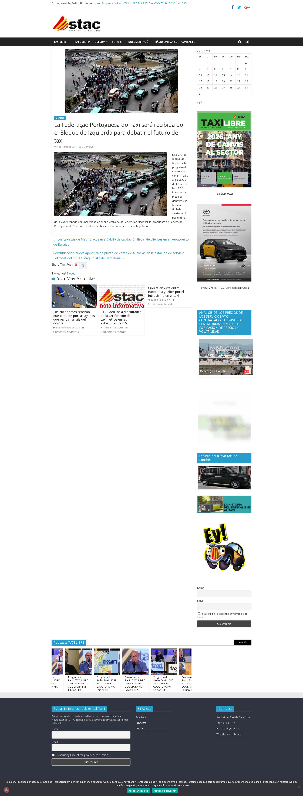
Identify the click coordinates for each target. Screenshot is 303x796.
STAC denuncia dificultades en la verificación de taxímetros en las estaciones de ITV (121, 317)
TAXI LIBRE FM (81, 41)
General (60, 117)
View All (243, 642)
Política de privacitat (164, 790)
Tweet (71, 273)
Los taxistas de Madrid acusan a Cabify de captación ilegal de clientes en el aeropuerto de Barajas (121, 241)
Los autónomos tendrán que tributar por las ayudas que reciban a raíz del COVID (74, 317)
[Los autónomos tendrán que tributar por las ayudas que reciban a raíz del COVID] (74, 287)
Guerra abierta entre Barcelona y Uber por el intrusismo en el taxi (166, 292)
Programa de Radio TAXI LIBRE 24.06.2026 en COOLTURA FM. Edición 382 (119, 683)
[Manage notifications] (6, 789)
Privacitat (141, 723)
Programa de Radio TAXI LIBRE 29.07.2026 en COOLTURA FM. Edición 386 (147, 683)
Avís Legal (141, 717)
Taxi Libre (60, 41)
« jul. (199, 102)
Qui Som (100, 41)
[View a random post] (247, 42)
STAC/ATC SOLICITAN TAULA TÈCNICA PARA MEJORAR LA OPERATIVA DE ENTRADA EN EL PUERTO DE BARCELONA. (169, 3)
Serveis (117, 41)
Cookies (140, 728)
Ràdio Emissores (166, 41)
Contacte (188, 41)
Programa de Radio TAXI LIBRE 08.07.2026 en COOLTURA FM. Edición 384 (62, 683)
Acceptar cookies (138, 790)
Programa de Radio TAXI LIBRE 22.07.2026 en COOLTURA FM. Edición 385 (176, 683)
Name (200, 587)
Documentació (138, 41)
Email (200, 600)
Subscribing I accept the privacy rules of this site (222, 615)
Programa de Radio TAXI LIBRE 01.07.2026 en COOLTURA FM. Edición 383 (90, 683)
